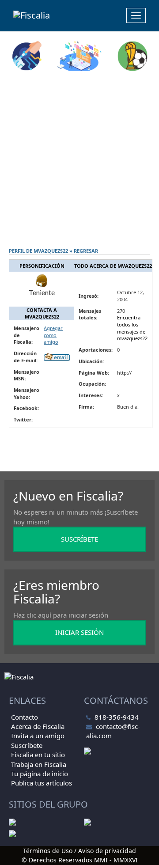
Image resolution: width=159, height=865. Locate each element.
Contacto (24, 717)
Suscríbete (26, 745)
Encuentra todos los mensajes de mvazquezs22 (132, 327)
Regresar (86, 250)
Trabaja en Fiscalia (38, 764)
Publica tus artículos (41, 782)
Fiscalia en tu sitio (38, 754)
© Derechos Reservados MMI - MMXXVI (80, 860)
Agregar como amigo (53, 335)
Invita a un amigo (37, 735)
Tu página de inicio (39, 773)
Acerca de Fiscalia (37, 726)
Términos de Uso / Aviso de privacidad (79, 850)
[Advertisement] (79, 159)
